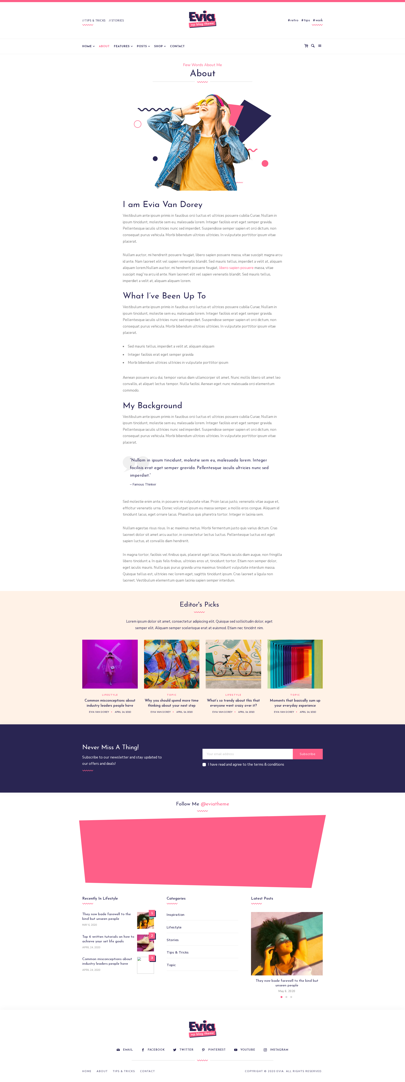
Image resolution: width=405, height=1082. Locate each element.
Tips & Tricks (95, 20)
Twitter (186, 1050)
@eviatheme (215, 804)
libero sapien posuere (236, 267)
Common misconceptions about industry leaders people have (107, 961)
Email (128, 1050)
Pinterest (217, 1050)
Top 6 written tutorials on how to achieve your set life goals (108, 939)
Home (87, 46)
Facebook (156, 1050)
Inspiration (176, 914)
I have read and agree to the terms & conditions (246, 764)
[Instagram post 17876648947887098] (271, 853)
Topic (172, 695)
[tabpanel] (287, 953)
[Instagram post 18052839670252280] (179, 853)
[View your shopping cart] (307, 46)
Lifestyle (110, 695)
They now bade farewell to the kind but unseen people (106, 916)
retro (294, 20)
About (104, 46)
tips (307, 20)
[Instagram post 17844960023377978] (317, 849)
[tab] (281, 997)
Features (122, 46)
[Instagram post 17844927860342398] (225, 849)
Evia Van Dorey (99, 712)
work (319, 20)
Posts (142, 46)
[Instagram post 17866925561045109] (88, 853)
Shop (158, 46)
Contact (177, 46)
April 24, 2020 (123, 712)
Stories (118, 20)
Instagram (279, 1050)
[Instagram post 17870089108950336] (134, 849)
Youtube (247, 1050)
